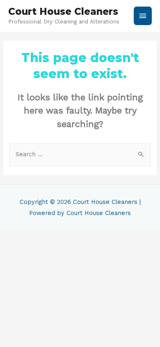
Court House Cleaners (63, 11)
